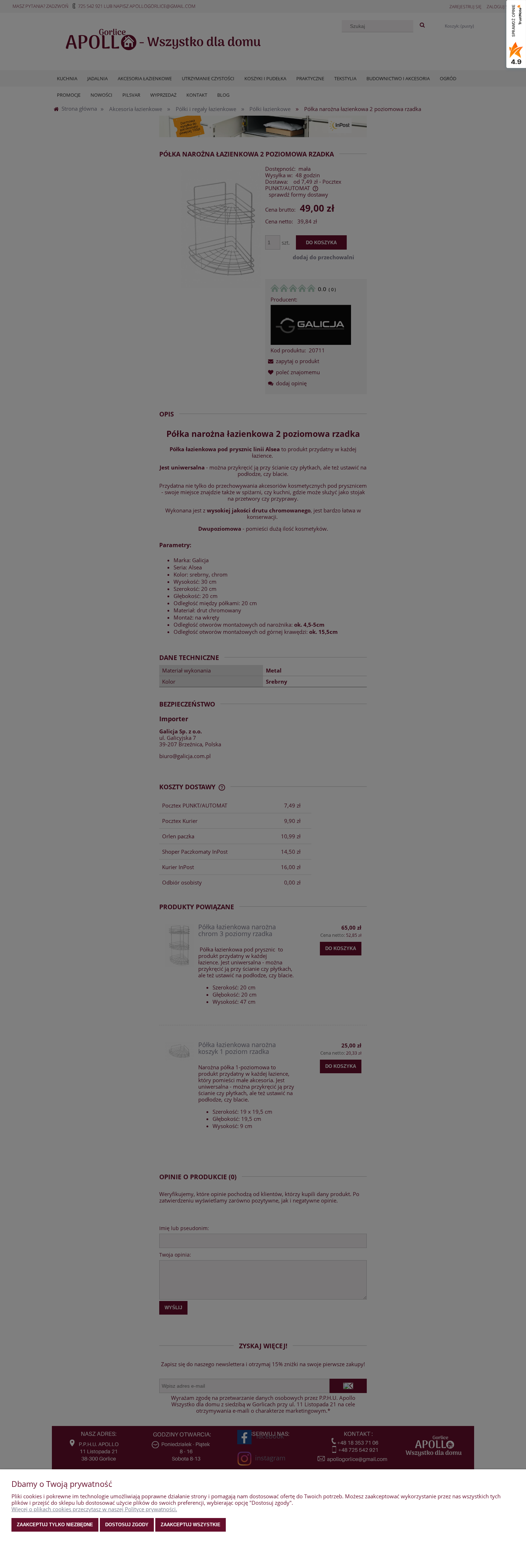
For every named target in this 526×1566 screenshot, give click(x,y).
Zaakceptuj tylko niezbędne (55, 1524)
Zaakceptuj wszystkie (190, 1524)
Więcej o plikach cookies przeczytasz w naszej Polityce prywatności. (94, 1509)
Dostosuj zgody (126, 1524)
